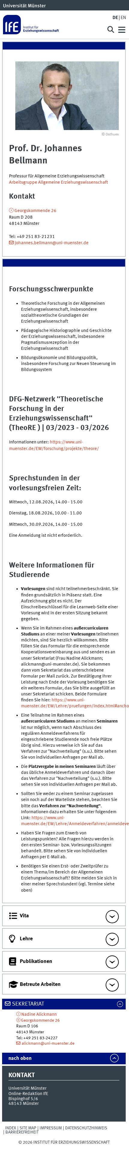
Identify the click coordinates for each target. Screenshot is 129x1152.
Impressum (51, 1128)
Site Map (28, 1128)
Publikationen (36, 961)
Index (10, 1128)
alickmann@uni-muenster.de (48, 1043)
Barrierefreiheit (22, 1132)
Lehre (26, 938)
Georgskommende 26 (35, 210)
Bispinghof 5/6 (23, 1099)
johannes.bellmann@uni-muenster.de (51, 243)
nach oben (20, 1058)
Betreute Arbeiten (40, 984)
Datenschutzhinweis (86, 1128)
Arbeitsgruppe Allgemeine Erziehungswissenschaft (58, 182)
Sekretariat (28, 1004)
